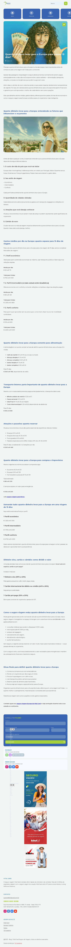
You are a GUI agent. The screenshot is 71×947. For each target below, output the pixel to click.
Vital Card (6, 923)
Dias (52, 727)
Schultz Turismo (8, 925)
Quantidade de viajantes (12, 734)
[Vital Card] (35, 789)
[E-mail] (10, 754)
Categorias (50, 16)
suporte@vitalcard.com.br (11, 898)
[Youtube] (16, 766)
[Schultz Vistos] (35, 856)
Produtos (31, 16)
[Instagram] (6, 766)
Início (12, 16)
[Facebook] (10, 766)
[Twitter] (13, 766)
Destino (7, 721)
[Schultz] (35, 826)
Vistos (5, 928)
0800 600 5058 (19, 755)
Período (7, 727)
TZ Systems (7, 930)
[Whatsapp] (6, 754)
